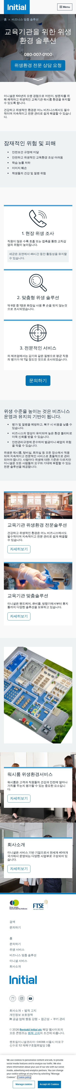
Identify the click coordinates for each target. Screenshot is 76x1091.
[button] (38, 80)
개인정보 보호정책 (21, 1015)
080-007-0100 (38, 54)
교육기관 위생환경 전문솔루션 (37, 525)
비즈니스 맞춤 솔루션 (25, 19)
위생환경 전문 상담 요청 (38, 65)
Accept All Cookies (49, 1084)
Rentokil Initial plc (31, 1029)
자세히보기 (19, 549)
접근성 (45, 1019)
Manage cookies (24, 1084)
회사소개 (15, 966)
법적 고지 (30, 1010)
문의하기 (38, 380)
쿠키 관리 (59, 1019)
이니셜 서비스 (18, 961)
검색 (12, 922)
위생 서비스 (17, 949)
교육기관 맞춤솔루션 (27, 595)
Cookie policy (24, 1077)
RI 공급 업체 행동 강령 (23, 1019)
